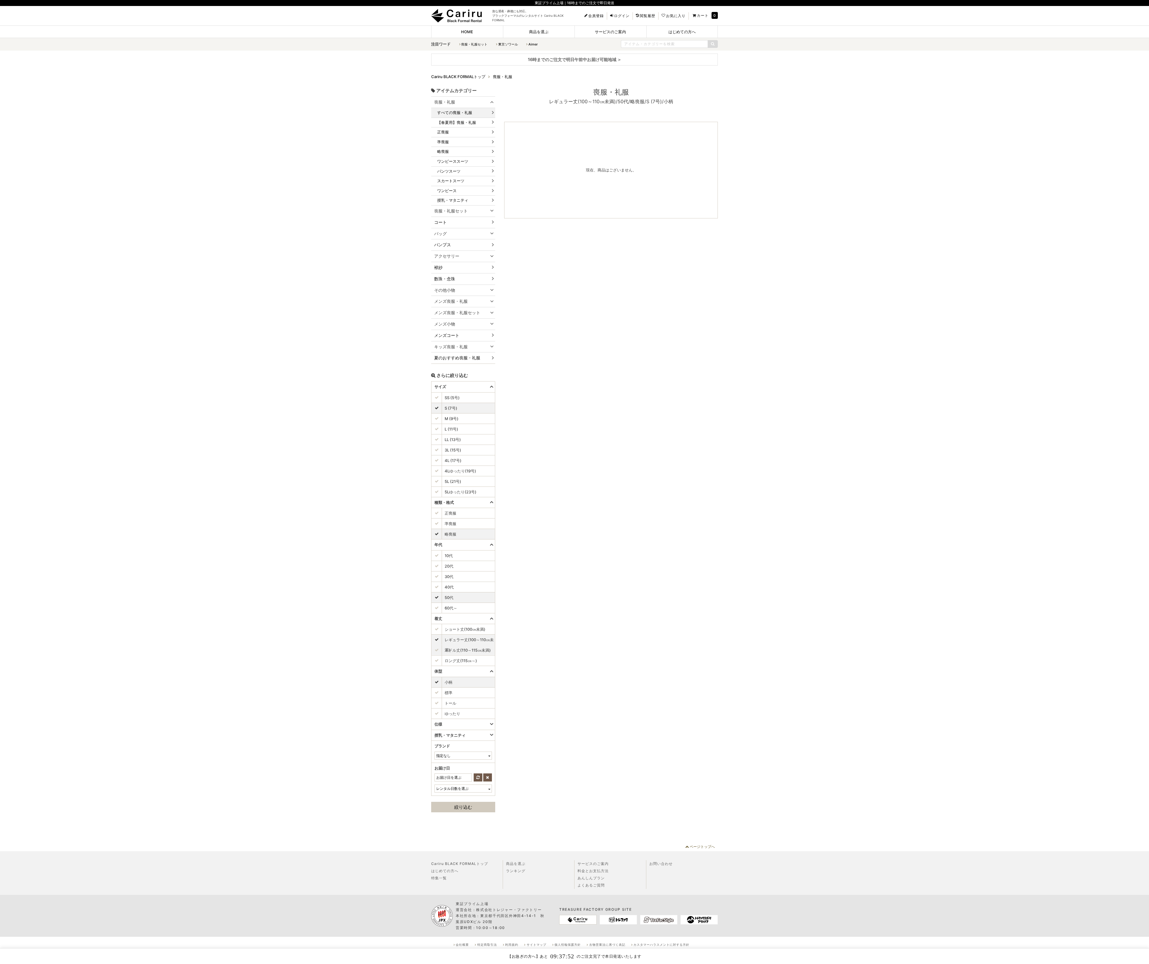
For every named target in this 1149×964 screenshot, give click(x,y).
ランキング (515, 871)
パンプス (442, 244)
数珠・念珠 (444, 278)
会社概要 (462, 944)
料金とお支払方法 (593, 871)
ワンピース (447, 190)
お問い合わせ (661, 863)
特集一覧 (439, 878)
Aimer (533, 44)
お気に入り (676, 16)
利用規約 (511, 944)
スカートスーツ (450, 180)
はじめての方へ (682, 31)
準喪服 (443, 141)
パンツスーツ (448, 171)
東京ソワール (508, 44)
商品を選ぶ (538, 31)
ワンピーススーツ (452, 161)
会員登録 (596, 16)
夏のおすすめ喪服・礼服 (457, 357)
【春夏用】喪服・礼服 (456, 122)
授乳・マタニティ (452, 200)
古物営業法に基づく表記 (607, 944)
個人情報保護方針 (567, 944)
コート (440, 222)
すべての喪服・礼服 (454, 112)
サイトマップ (536, 944)
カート (703, 15)
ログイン (622, 16)
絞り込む (463, 807)
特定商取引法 (487, 944)
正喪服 (443, 132)
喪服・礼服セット (474, 44)
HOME (467, 31)
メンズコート (446, 335)
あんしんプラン (591, 878)
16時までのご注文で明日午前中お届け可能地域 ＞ (574, 59)
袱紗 (438, 267)
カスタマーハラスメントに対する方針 (661, 944)
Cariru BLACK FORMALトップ (459, 863)
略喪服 (443, 151)
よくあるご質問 (591, 885)
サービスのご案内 (610, 31)
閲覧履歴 (647, 16)
